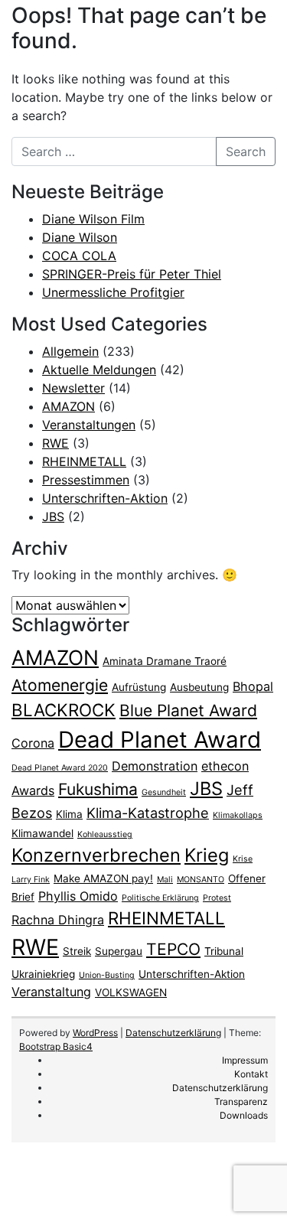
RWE (55, 443)
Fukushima (98, 789)
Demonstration (154, 766)
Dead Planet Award (159, 739)
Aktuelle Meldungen (99, 369)
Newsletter (73, 388)
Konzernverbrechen (96, 855)
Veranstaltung (51, 991)
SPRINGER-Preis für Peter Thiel (131, 274)
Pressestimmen (85, 479)
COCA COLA (79, 255)
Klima (69, 814)
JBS (53, 516)
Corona (32, 743)
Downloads (244, 1115)
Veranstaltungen (88, 424)
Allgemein (70, 351)
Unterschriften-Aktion (105, 498)
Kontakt (251, 1074)
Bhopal (253, 686)
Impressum (245, 1060)
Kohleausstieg (104, 834)
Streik (77, 951)
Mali (165, 880)
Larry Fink (30, 880)
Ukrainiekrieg (43, 974)
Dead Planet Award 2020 (59, 768)
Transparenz (241, 1101)
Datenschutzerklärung (173, 1032)
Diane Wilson (79, 237)
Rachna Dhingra (57, 919)
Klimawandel (42, 833)
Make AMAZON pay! (103, 878)
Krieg (206, 855)
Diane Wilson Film (93, 218)
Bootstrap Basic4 (56, 1046)
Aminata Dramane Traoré (165, 661)
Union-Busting (107, 975)
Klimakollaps (238, 815)
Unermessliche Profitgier (113, 292)
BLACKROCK (63, 709)
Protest (217, 898)
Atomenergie (59, 685)
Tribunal (223, 951)
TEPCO (173, 949)
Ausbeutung (199, 687)
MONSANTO (200, 880)
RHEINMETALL (84, 461)
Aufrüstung (139, 687)
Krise (243, 859)
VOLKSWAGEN (131, 992)
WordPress (95, 1032)
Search (246, 151)
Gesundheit (164, 792)
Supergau (118, 951)
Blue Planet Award (188, 710)
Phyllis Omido (78, 896)
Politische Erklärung (160, 898)
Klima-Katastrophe (147, 812)
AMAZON (68, 406)
